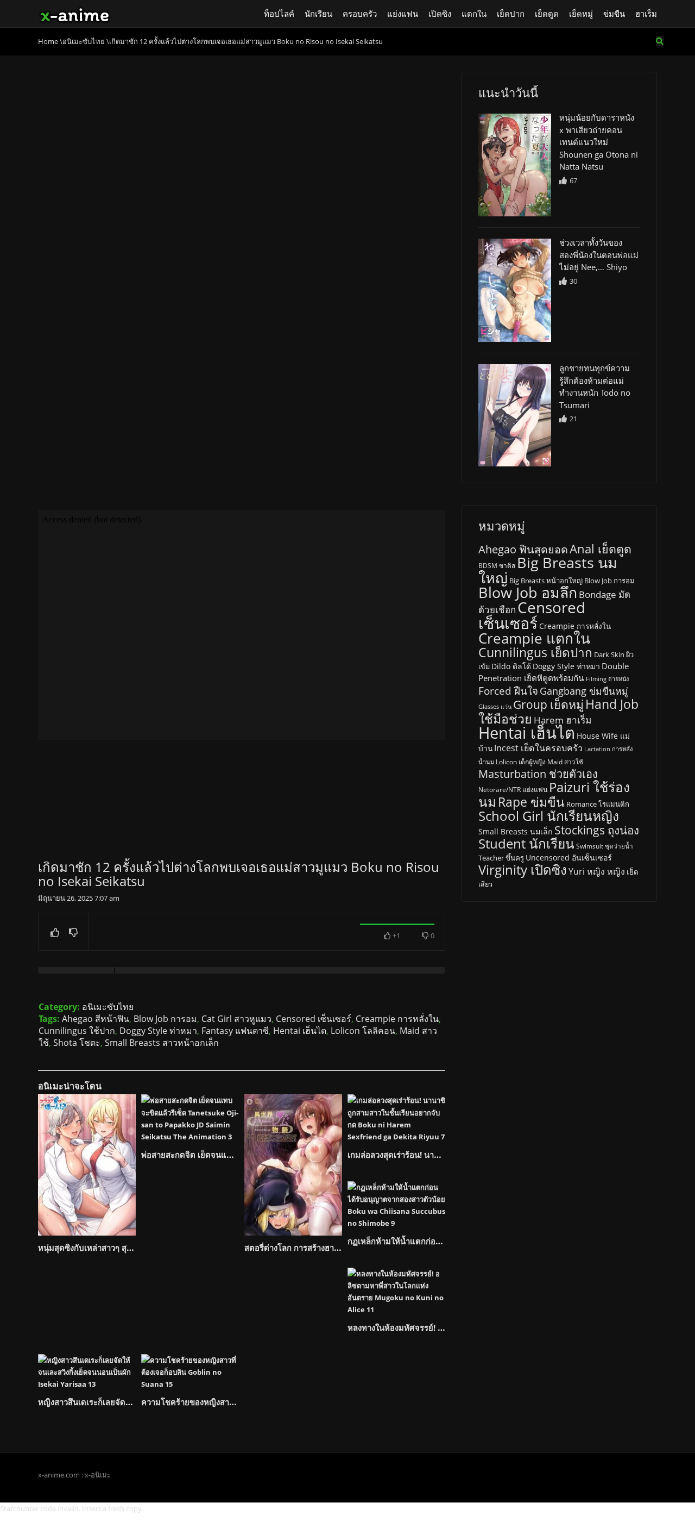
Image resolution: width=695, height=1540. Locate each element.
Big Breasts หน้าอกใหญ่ (546, 580)
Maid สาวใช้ (565, 762)
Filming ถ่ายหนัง (607, 679)
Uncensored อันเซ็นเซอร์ (569, 857)
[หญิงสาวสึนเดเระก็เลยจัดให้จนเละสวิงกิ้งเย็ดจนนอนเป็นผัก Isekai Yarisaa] (87, 1372)
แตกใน (474, 13)
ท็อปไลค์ (279, 13)
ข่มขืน (614, 13)
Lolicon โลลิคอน (363, 1031)
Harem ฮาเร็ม (562, 719)
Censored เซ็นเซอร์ (313, 1019)
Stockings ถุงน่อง (596, 830)
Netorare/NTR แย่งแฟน (512, 789)
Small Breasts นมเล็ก (515, 831)
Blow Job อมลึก (527, 592)
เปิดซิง (439, 13)
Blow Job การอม (165, 1019)
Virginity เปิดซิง (522, 869)
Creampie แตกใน (534, 638)
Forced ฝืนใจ (508, 691)
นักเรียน (318, 13)
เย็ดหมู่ (581, 13)
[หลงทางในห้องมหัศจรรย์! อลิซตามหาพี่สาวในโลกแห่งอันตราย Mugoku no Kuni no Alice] (396, 1291)
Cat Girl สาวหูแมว (236, 1019)
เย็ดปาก (511, 13)
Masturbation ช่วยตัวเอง (538, 773)
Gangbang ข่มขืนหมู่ (584, 690)
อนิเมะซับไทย (108, 1007)
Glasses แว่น (494, 706)
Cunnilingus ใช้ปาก (77, 1031)
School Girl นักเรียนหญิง (548, 816)
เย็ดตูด (547, 13)
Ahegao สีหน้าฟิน (95, 1019)
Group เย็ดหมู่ (548, 704)
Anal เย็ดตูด (600, 549)
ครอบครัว (360, 13)
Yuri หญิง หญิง (596, 871)
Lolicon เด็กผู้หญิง (521, 761)
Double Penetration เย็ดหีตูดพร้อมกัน (553, 672)
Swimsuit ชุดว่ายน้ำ (604, 845)
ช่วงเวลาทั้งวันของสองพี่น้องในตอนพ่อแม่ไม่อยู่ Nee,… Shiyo (599, 254)
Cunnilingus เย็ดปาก (535, 652)
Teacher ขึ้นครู (501, 858)
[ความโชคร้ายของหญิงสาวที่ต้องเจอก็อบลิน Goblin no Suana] (190, 1372)
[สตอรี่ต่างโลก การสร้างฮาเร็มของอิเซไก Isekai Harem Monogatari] (293, 1165)
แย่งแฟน (402, 13)
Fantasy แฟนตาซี (235, 1031)
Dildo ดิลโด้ (511, 666)
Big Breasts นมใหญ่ (547, 570)
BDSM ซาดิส (496, 565)
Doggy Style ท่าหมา (158, 1031)
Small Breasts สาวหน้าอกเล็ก (162, 1043)
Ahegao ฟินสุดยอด (523, 549)
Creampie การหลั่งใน (397, 1019)
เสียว (485, 884)
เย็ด (633, 872)
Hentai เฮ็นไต (299, 1031)
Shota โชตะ (76, 1043)
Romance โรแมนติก (597, 804)
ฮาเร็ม (646, 13)
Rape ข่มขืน (531, 801)
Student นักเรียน (526, 843)
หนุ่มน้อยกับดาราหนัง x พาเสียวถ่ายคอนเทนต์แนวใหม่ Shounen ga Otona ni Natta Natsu (598, 142)
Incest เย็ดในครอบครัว (538, 748)
